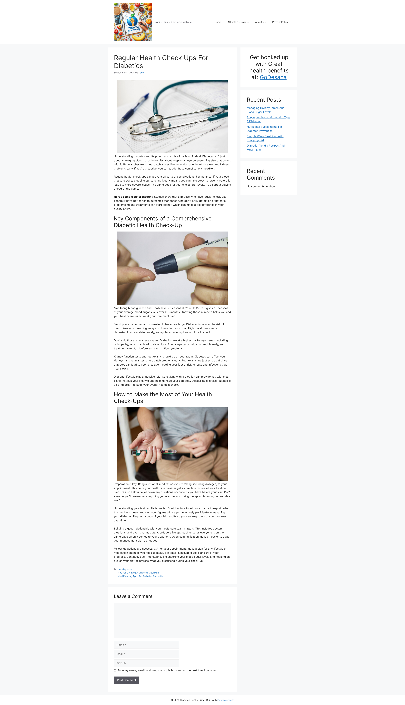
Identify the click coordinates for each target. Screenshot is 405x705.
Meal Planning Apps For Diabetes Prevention (141, 576)
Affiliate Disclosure (238, 22)
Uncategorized (125, 569)
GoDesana (273, 77)
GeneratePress (225, 700)
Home (218, 22)
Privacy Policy (280, 22)
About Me (260, 22)
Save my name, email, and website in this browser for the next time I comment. (167, 670)
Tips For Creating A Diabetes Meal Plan (138, 572)
